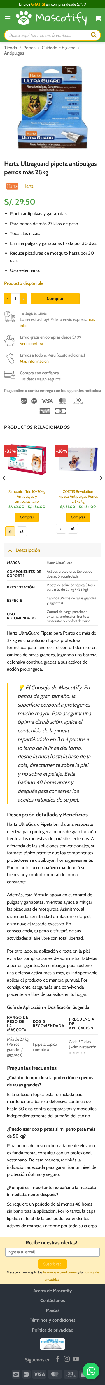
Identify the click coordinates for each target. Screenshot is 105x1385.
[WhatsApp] (91, 1371)
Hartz (28, 186)
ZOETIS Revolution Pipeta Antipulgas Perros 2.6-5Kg (78, 496)
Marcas (52, 1310)
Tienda (10, 47)
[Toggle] (9, 550)
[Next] (100, 489)
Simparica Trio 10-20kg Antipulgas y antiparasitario (26, 496)
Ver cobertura (31, 343)
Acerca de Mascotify (52, 1290)
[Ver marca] (12, 185)
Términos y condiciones (52, 1320)
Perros (30, 47)
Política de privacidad (52, 1330)
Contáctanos (52, 1300)
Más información (34, 361)
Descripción (27, 550)
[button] (7, 18)
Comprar (55, 298)
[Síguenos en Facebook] (58, 1359)
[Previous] (4, 489)
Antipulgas (14, 53)
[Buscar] (94, 35)
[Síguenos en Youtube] (76, 1359)
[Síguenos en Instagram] (67, 1359)
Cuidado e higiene (58, 47)
